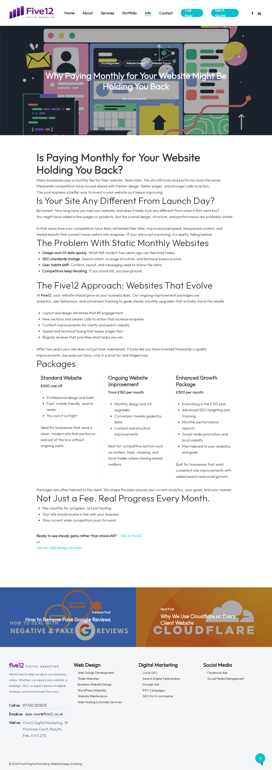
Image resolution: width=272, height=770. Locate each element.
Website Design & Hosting (66, 764)
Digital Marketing (158, 665)
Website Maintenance (92, 696)
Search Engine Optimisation (161, 679)
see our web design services (58, 547)
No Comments (134, 98)
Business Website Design (95, 684)
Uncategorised (110, 63)
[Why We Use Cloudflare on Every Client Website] (204, 617)
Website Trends (161, 63)
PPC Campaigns (154, 690)
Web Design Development (96, 673)
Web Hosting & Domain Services (100, 702)
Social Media (217, 665)
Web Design (87, 665)
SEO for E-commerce (158, 696)
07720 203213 (35, 705)
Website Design (135, 63)
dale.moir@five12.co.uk (44, 714)
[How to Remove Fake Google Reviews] (68, 617)
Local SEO (150, 673)
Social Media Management (225, 679)
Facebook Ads (217, 673)
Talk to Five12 (131, 535)
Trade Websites (88, 679)
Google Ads (151, 684)
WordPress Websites (92, 690)
